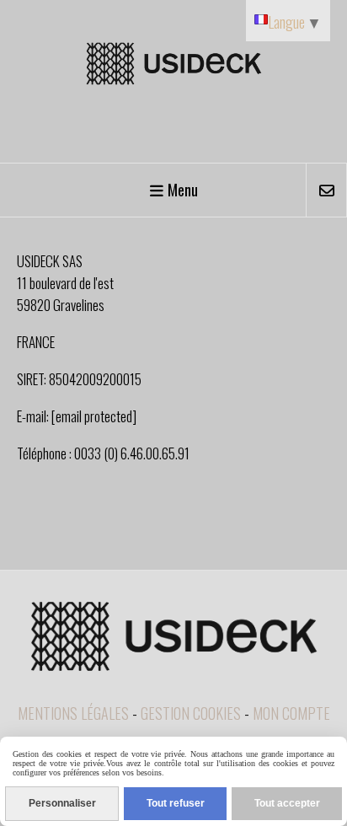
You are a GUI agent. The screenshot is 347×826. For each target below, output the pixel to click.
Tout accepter (287, 803)
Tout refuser (176, 803)
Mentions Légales (73, 713)
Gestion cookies (191, 713)
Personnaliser (62, 803)
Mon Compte (291, 713)
